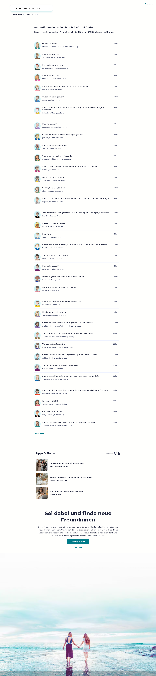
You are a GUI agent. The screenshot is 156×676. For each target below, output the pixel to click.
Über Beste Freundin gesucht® (116, 674)
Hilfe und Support (87, 674)
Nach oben (39, 433)
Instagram (115, 453)
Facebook (119, 453)
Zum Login (78, 548)
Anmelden (149, 4)
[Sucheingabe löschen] (49, 8)
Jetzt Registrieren (78, 542)
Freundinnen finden (61, 674)
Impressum (37, 674)
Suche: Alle (32, 15)
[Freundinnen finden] (13, 8)
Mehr (142, 674)
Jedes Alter (17, 15)
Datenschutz (16, 674)
